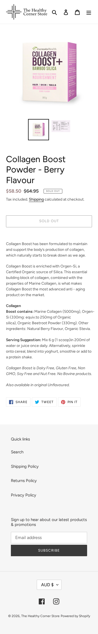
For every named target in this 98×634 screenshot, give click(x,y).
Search (17, 452)
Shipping (36, 199)
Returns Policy (24, 480)
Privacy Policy (23, 495)
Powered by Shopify (75, 616)
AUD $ (47, 584)
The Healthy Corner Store (40, 616)
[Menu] (88, 12)
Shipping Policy (25, 466)
